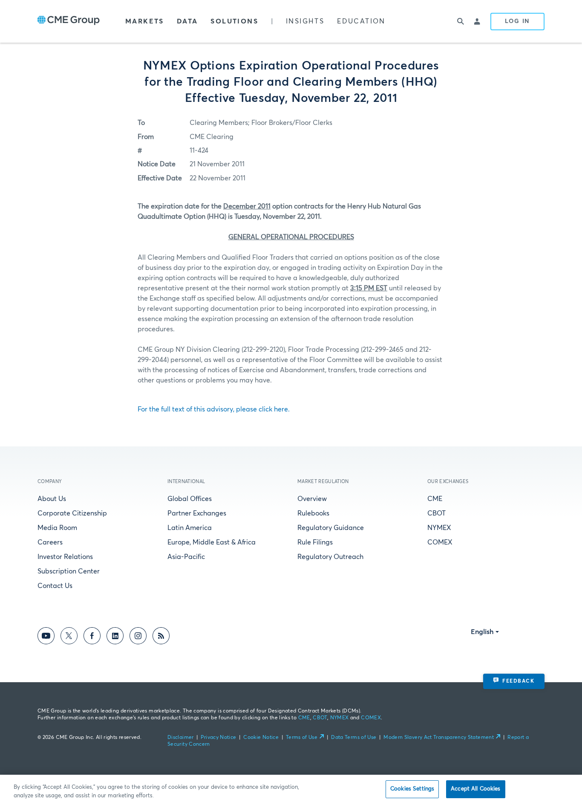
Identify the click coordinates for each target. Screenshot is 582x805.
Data (187, 21)
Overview (312, 498)
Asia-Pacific (186, 556)
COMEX (439, 542)
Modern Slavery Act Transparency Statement (438, 737)
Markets (144, 21)
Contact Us (54, 585)
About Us (51, 498)
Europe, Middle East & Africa (211, 542)
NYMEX (439, 527)
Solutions (234, 21)
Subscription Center (68, 571)
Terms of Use (301, 737)
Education (361, 21)
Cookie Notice (261, 737)
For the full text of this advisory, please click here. (214, 409)
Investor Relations (65, 556)
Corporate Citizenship (72, 513)
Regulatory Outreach (330, 556)
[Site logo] (68, 21)
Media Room (57, 527)
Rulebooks (313, 513)
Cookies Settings (412, 789)
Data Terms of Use (353, 737)
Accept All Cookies (475, 789)
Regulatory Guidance (330, 527)
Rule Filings (315, 542)
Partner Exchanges (196, 513)
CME (434, 498)
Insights (305, 21)
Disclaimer (180, 737)
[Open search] (460, 21)
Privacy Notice (218, 737)
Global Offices (189, 498)
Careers (50, 542)
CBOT (436, 513)
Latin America (189, 527)
